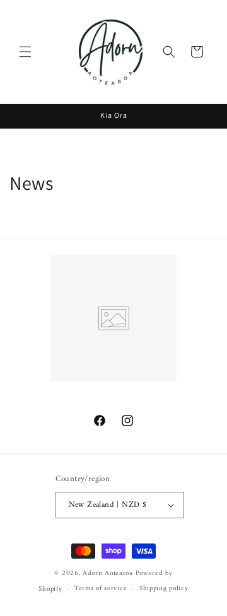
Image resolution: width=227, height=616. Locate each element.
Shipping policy (164, 589)
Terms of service (100, 589)
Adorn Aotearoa (108, 573)
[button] (25, 52)
